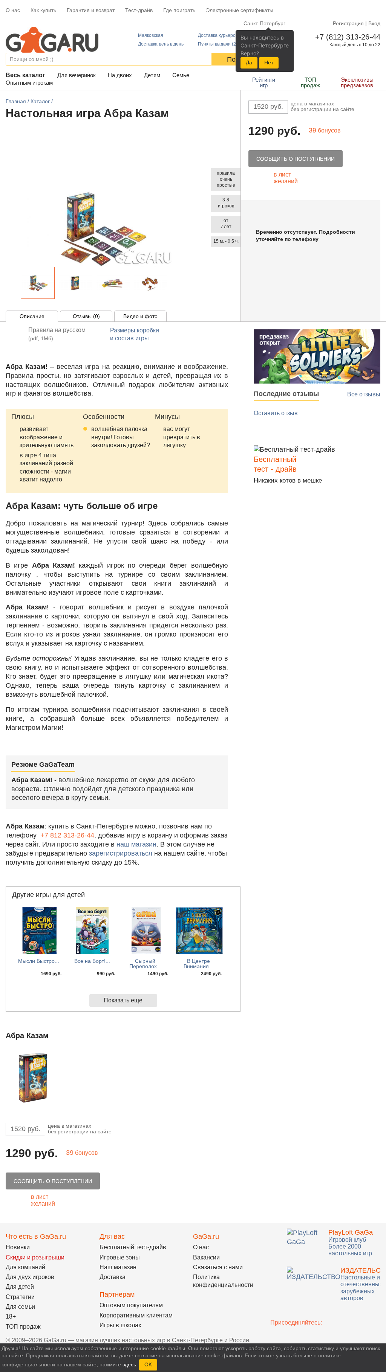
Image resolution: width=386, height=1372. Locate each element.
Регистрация (348, 23)
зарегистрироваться (120, 853)
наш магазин (136, 844)
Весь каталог (25, 75)
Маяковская (150, 35)
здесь (129, 1364)
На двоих (120, 75)
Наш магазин (118, 1267)
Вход (374, 23)
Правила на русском (57, 334)
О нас (13, 10)
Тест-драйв (139, 10)
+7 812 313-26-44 (67, 835)
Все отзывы (363, 394)
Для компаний (25, 1267)
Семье (180, 75)
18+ (11, 1316)
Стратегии (20, 1297)
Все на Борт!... (92, 961)
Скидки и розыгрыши (35, 1257)
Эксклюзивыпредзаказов (357, 82)
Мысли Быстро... (38, 961)
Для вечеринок (76, 75)
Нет (268, 62)
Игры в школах (120, 1325)
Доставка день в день (161, 44)
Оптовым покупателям (131, 1305)
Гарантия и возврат (91, 10)
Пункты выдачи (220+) (221, 44)
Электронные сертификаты (239, 10)
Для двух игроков (30, 1277)
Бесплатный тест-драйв (133, 1247)
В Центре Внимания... (198, 963)
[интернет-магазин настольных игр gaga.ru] (52, 39)
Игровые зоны (120, 1257)
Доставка (113, 1277)
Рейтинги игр (263, 82)
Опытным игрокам (29, 82)
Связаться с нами (218, 1267)
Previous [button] (14, 285)
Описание (32, 316)
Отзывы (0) (86, 316)
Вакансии (206, 1257)
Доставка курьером (218, 35)
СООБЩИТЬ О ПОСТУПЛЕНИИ (295, 159)
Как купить (43, 10)
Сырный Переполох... (145, 963)
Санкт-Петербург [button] (264, 23)
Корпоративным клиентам (136, 1315)
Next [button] (174, 285)
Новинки (18, 1247)
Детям (152, 75)
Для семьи (20, 1306)
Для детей (20, 1287)
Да (249, 62)
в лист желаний (286, 177)
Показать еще (123, 1000)
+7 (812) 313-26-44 (346, 37)
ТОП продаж (310, 82)
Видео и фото (140, 316)
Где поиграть (179, 10)
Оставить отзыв (276, 413)
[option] (38, 283)
